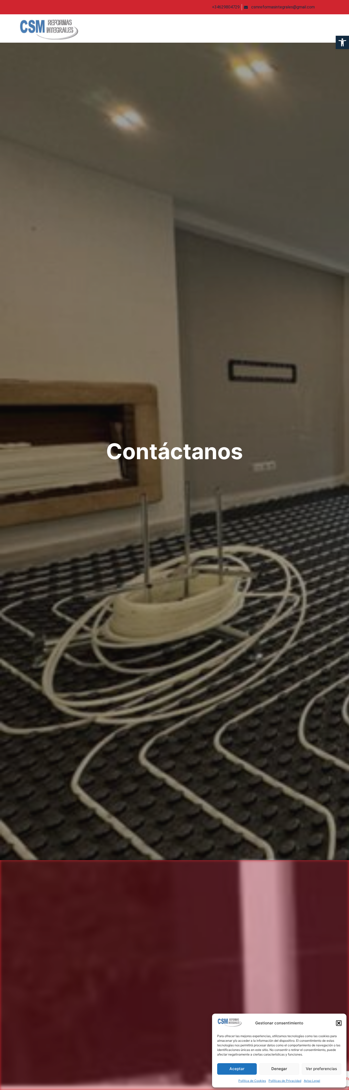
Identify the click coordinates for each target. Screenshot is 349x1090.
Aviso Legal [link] (312, 1081)
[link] (342, 42)
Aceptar (237, 1068)
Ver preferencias (321, 1068)
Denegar (279, 1068)
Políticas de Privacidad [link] (285, 1081)
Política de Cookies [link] (252, 1081)
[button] (338, 1023)
